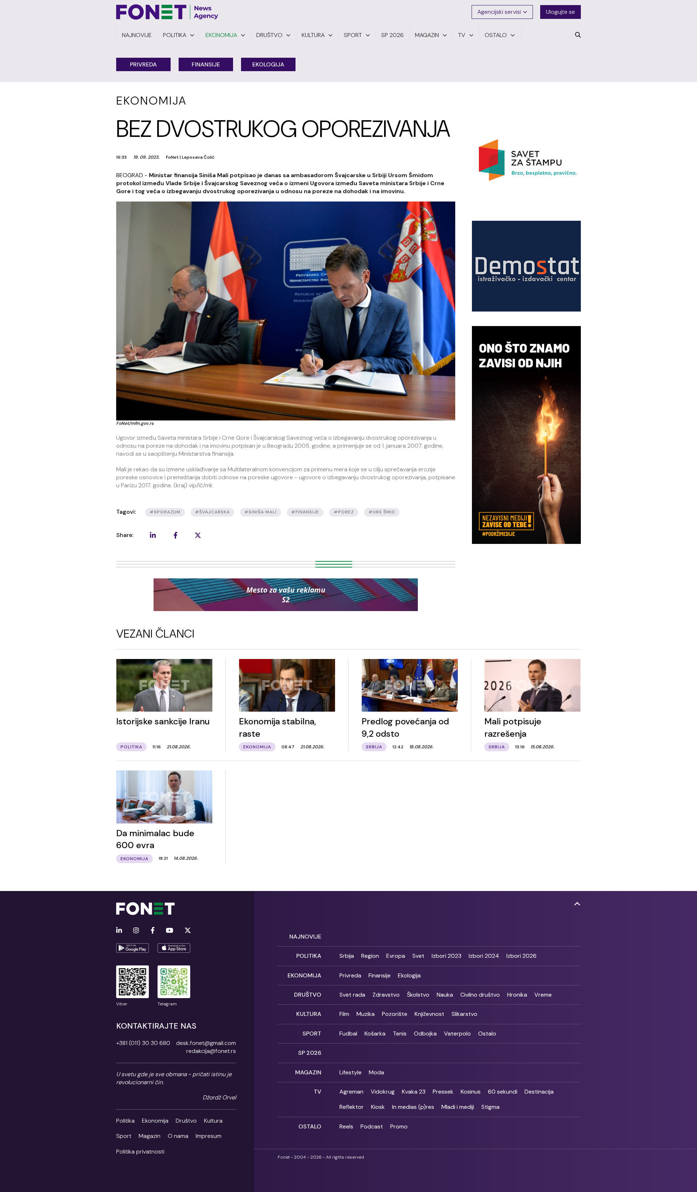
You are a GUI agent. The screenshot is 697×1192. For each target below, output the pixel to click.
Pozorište (394, 1014)
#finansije (305, 512)
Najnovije (305, 936)
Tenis (400, 1033)
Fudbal (348, 1033)
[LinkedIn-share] (152, 535)
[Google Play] (132, 948)
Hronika (517, 994)
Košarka (375, 1033)
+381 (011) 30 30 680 (143, 1043)
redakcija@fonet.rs (211, 1051)
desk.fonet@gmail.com (206, 1043)
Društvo (186, 1120)
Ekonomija (155, 1120)
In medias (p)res (413, 1107)
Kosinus (471, 1091)
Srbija (346, 956)
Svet (418, 956)
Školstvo (418, 994)
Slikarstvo (464, 1014)
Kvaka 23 (413, 1091)
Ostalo (487, 1033)
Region (370, 956)
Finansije (206, 64)
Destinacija (539, 1091)
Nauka (445, 994)
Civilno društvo (480, 994)
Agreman (351, 1091)
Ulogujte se (560, 12)
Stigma (490, 1107)
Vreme (543, 994)
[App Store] (174, 948)
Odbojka (425, 1033)
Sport (123, 1136)
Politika (125, 1120)
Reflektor (351, 1107)
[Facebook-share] (175, 535)
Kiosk (378, 1107)
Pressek (443, 1091)
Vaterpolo (457, 1033)
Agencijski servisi (499, 12)
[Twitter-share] (197, 535)
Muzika (365, 1014)
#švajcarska (212, 512)
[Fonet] (167, 12)
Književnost (429, 1014)
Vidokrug (383, 1091)
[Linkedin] (119, 930)
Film (344, 1014)
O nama (178, 1136)
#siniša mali (260, 512)
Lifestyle (350, 1072)
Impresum (208, 1136)
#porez (344, 512)
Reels (346, 1126)
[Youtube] (169, 930)
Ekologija (268, 64)
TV (317, 1091)
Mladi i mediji (457, 1107)
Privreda (143, 64)
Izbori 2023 (446, 956)
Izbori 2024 (484, 956)
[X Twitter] (187, 930)
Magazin (149, 1136)
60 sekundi (502, 1091)
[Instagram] (136, 930)
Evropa (395, 956)
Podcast (371, 1126)
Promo (399, 1126)
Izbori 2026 (521, 956)
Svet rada (352, 994)
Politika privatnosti (140, 1151)
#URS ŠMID (381, 512)
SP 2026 (309, 1053)
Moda (376, 1072)
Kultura (213, 1120)
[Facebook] (153, 930)
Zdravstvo (386, 994)
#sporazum (165, 512)
